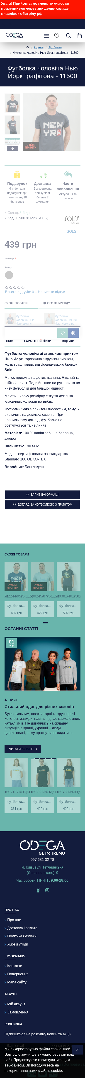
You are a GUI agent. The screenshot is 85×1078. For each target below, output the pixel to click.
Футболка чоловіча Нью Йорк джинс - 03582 (25, 321)
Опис (9, 341)
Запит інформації (45, 494)
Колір (8, 267)
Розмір (9, 258)
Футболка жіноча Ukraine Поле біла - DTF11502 (16, 802)
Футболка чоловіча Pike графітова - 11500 (68, 606)
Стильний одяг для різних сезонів (39, 706)
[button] (12, 94)
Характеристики (37, 341)
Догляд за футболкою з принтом (45, 504)
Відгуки (68, 341)
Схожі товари (16, 303)
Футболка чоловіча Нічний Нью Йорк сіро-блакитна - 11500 (66, 321)
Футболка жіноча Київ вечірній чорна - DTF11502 (68, 802)
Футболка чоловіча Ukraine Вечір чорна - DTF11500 (42, 802)
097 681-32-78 (42, 860)
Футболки (55, 47)
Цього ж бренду (56, 303)
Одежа (39, 47)
